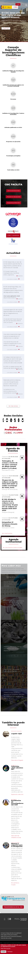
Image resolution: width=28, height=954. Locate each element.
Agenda (15, 1)
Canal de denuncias (6, 938)
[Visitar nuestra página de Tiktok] (15, 420)
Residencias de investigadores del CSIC (17, 803)
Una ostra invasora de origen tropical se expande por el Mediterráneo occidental (12, 336)
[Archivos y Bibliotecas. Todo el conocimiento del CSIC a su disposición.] (14, 664)
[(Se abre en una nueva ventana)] (13, 899)
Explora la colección (17, 794)
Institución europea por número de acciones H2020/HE (13, 85)
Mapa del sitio (9, 933)
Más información (5, 948)
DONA (18, 4)
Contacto (3, 933)
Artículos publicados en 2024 (13, 127)
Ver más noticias (13, 406)
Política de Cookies (12, 934)
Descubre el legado (17, 760)
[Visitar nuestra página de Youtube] (7, 420)
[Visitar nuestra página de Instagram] (19, 420)
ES (22, 4)
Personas (13, 99)
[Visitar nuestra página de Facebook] (3, 420)
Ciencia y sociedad (15, 842)
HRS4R (12, 4)
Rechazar (9, 951)
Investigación (14, 799)
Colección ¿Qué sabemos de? (17, 768)
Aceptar (3, 951)
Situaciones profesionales (13, 202)
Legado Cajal (16, 733)
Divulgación (13, 765)
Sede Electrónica (6, 4)
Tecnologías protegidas (13, 155)
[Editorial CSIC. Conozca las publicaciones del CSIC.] (14, 687)
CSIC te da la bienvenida (14, 190)
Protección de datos (15, 936)
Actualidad (9, 1)
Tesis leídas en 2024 (13, 170)
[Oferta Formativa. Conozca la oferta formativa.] (14, 642)
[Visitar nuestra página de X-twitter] (11, 420)
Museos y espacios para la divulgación (16, 845)
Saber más (5, 28)
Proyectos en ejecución (13, 141)
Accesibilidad (17, 933)
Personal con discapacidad (13, 196)
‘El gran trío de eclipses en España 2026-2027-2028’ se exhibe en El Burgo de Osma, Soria (10, 483)
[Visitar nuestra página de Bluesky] (22, 420)
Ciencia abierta (23, 1)
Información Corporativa (16, 731)
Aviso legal (3, 934)
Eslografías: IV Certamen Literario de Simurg (9, 524)
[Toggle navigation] (26, 5)
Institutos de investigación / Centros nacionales (13, 114)
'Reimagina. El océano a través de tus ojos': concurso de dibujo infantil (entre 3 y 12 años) (9, 464)
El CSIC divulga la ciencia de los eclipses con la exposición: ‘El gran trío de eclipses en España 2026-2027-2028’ (10, 504)
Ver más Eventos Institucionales (12, 547)
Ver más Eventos (7, 533)
